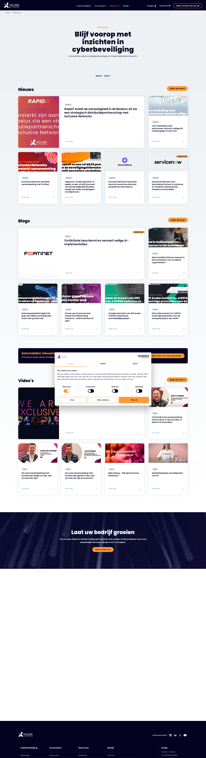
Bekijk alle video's (177, 380)
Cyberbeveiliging (28, 748)
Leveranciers (54, 755)
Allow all (134, 400)
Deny (72, 400)
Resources (17, 13)
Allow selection (103, 400)
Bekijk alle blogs (178, 220)
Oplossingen (25, 755)
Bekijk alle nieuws (177, 88)
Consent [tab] (71, 363)
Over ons (111, 755)
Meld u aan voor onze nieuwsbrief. (167, 356)
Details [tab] (103, 363)
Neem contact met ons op (187, 6)
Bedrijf (111, 748)
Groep (164, 748)
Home (8, 13)
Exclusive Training (167, 752)
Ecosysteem (55, 748)
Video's (107, 76)
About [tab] (135, 363)
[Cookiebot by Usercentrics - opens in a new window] (139, 356)
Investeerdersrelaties (169, 755)
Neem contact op (103, 549)
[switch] (91, 391)
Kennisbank (82, 755)
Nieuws (99, 76)
